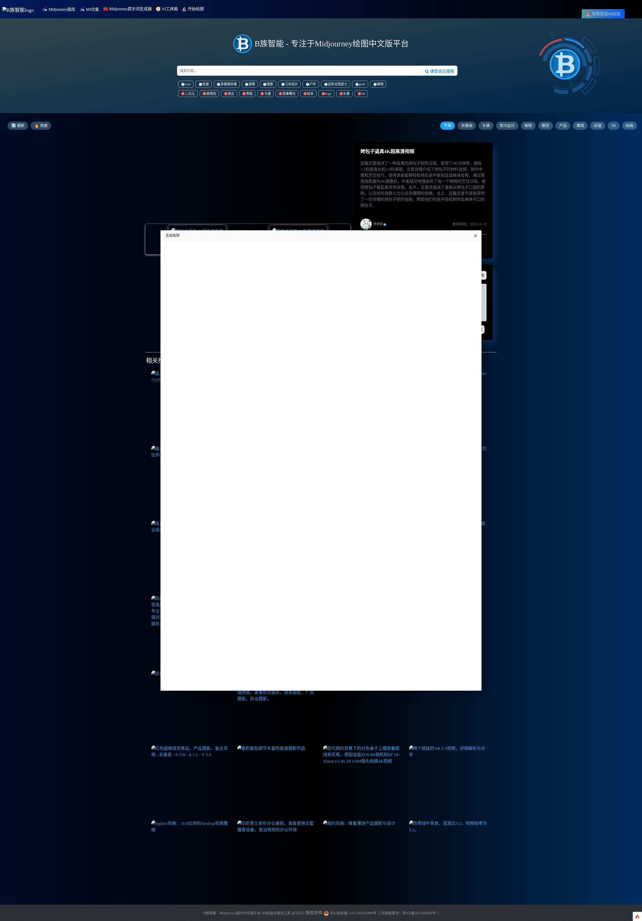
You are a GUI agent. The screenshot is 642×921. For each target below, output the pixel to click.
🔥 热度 (41, 126)
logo (328, 93)
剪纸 (249, 93)
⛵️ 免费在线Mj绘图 (603, 14)
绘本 (310, 93)
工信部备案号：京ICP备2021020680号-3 (408, 913)
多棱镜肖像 (228, 84)
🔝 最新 (18, 126)
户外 (312, 84)
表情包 (211, 93)
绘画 (629, 126)
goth (362, 84)
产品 (563, 126)
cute (188, 84)
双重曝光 (288, 93)
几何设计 (291, 84)
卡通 (267, 93)
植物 (380, 84)
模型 (545, 126)
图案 (270, 84)
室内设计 (507, 126)
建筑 (580, 126)
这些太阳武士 (337, 84)
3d (363, 93)
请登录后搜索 (441, 71)
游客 (252, 84)
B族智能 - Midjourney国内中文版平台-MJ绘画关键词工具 (247, 913)
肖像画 (466, 126)
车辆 (486, 126)
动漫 (597, 126)
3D (613, 126)
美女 (231, 93)
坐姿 (205, 84)
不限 (447, 126)
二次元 (190, 93)
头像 (346, 93)
